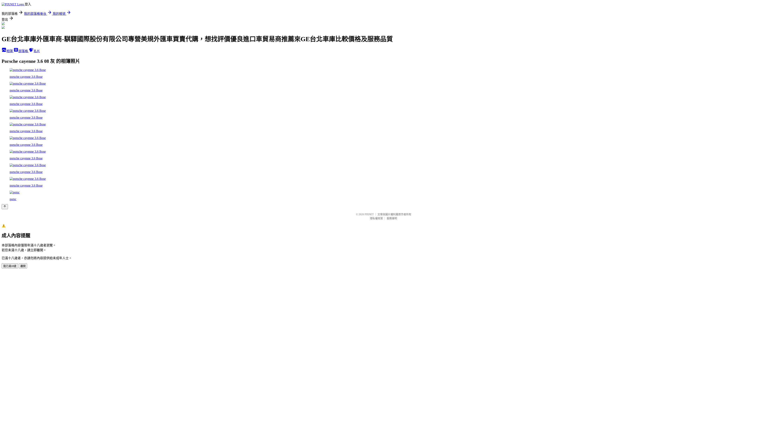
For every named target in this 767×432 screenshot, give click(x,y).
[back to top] (5, 206)
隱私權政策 (376, 218)
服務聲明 (392, 218)
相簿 (10, 51)
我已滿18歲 (9, 266)
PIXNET (369, 214)
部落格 (23, 51)
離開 (23, 266)
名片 (37, 51)
